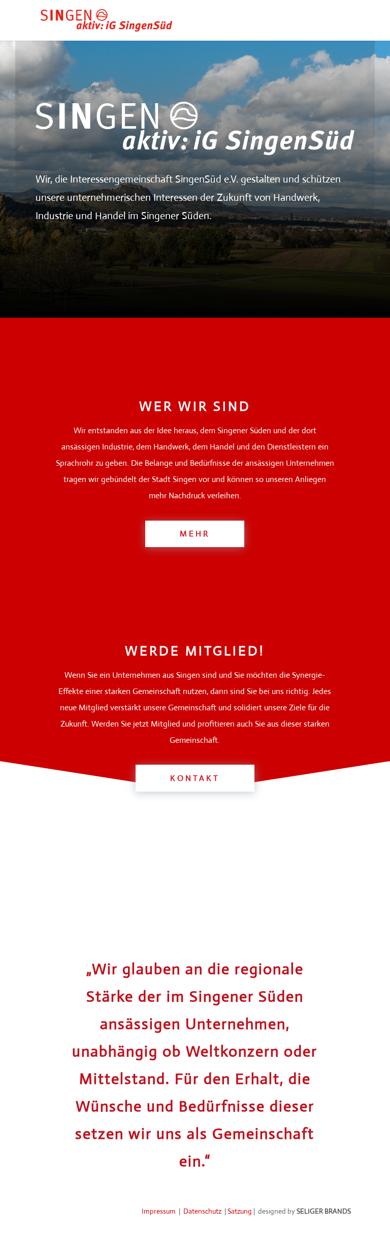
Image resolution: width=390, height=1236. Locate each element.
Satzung (240, 1211)
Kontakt (195, 778)
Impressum (159, 1211)
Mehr (195, 533)
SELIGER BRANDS (324, 1211)
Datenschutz (203, 1211)
